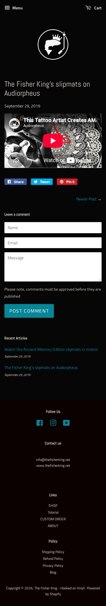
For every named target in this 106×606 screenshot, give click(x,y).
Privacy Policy (53, 565)
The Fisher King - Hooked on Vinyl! (59, 588)
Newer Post (86, 199)
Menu (17, 8)
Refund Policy (53, 558)
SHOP (53, 505)
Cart (97, 8)
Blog (53, 572)
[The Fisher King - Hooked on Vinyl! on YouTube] (66, 424)
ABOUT (53, 525)
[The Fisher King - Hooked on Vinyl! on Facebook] (39, 424)
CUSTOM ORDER (53, 519)
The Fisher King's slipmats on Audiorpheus (41, 367)
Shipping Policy (53, 552)
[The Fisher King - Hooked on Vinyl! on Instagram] (53, 424)
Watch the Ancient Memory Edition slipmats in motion (51, 349)
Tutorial (53, 512)
